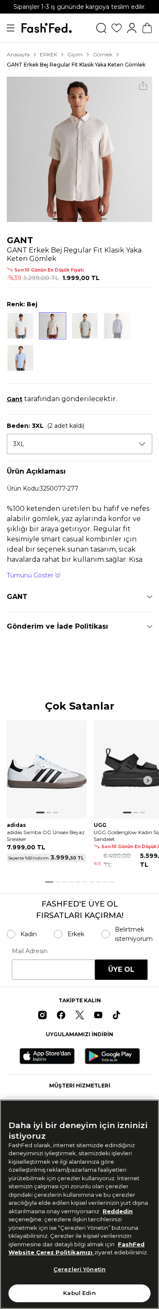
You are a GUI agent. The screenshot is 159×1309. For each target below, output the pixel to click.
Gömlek (102, 54)
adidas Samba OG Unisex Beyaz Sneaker (46, 835)
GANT (20, 240)
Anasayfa (18, 54)
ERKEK (48, 54)
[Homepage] (46, 28)
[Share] (143, 86)
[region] (79, 1204)
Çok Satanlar (79, 706)
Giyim (75, 54)
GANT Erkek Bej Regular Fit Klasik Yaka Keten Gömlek (76, 64)
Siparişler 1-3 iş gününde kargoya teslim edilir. (80, 7)
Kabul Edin (79, 1293)
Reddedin (118, 1211)
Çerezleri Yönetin (79, 1269)
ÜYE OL (121, 969)
